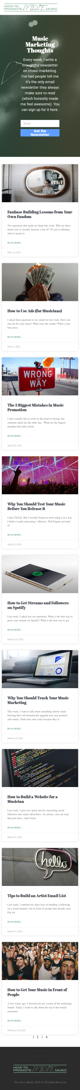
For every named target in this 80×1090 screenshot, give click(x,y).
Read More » (14, 242)
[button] (40, 1055)
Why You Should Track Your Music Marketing (38, 700)
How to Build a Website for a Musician (32, 799)
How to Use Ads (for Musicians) (34, 310)
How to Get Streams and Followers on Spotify (38, 605)
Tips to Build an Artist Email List (36, 895)
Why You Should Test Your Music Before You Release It (36, 506)
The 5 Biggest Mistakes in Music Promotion (35, 407)
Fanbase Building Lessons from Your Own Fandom (39, 214)
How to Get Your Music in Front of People (37, 992)
